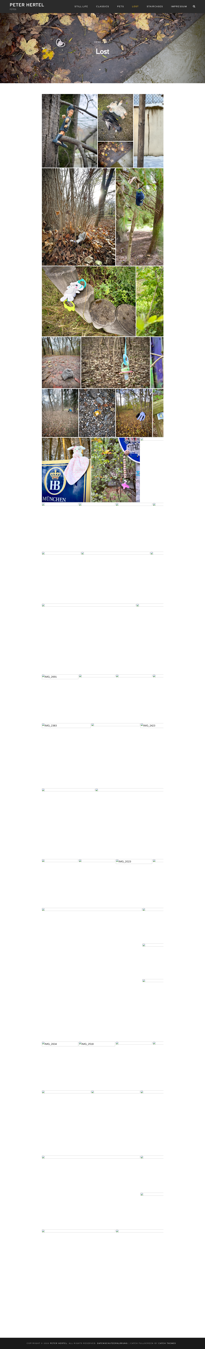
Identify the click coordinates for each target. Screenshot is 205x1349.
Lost (135, 6)
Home (97, 42)
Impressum (179, 6)
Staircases (155, 6)
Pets (120, 6)
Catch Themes (167, 1343)
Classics (102, 6)
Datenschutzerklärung (112, 1343)
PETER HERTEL (27, 4)
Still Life (81, 6)
